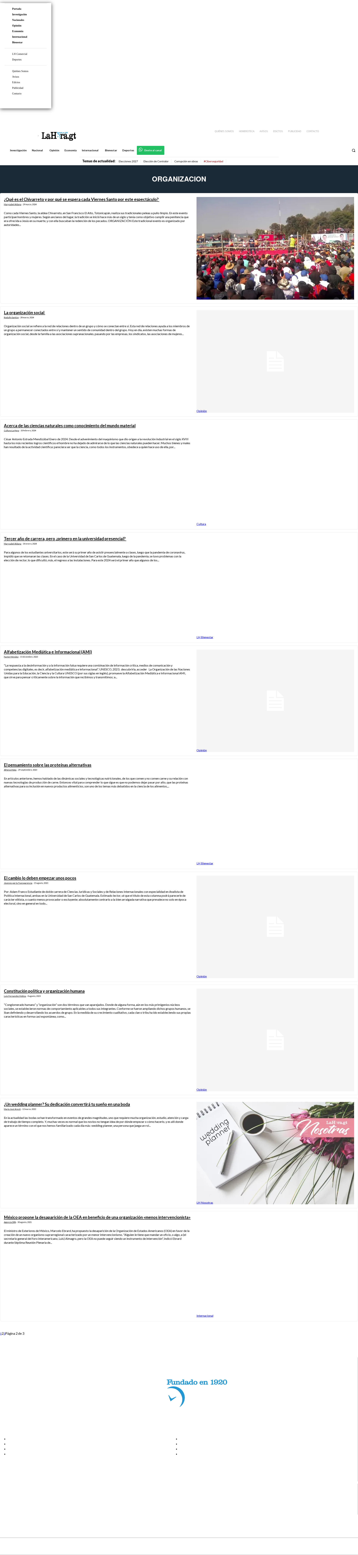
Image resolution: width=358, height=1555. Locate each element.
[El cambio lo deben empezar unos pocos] (275, 927)
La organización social (24, 312)
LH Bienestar (205, 637)
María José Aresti (12, 1109)
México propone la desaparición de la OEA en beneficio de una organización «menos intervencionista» (97, 1217)
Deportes (16, 59)
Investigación (19, 14)
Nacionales (18, 20)
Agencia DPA (10, 1222)
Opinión (16, 25)
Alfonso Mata (10, 770)
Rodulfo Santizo (11, 317)
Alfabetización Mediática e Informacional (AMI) (48, 651)
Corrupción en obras (186, 161)
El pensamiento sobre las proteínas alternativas (47, 764)
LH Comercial (19, 54)
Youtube (16, 1512)
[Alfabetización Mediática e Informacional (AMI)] (275, 701)
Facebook (17, 1493)
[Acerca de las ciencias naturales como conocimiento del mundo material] (275, 474)
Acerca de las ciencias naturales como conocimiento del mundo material (70, 425)
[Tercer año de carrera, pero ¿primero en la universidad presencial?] (275, 587)
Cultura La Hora (11, 430)
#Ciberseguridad (213, 161)
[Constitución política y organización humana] (275, 1040)
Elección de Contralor (156, 161)
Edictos (16, 82)
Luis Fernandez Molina (15, 996)
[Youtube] (351, 116)
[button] (353, 150)
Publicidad (17, 88)
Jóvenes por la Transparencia (18, 883)
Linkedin (16, 1502)
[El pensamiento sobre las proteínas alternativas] (275, 814)
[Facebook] (324, 116)
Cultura (201, 524)
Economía (17, 31)
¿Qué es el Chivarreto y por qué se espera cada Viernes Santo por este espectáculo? (81, 199)
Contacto (16, 93)
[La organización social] (275, 361)
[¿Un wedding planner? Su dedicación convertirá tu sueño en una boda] (275, 1153)
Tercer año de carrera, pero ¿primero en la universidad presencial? (65, 538)
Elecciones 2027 (128, 161)
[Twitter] (344, 116)
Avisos (15, 76)
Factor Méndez (11, 657)
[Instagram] (331, 116)
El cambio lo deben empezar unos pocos (40, 877)
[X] (6, 1507)
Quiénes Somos (20, 71)
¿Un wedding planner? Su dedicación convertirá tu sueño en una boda (67, 1104)
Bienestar (17, 42)
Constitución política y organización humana (44, 991)
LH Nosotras (205, 1202)
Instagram (17, 1498)
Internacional (19, 36)
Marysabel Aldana (12, 204)
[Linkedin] (337, 116)
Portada (16, 8)
